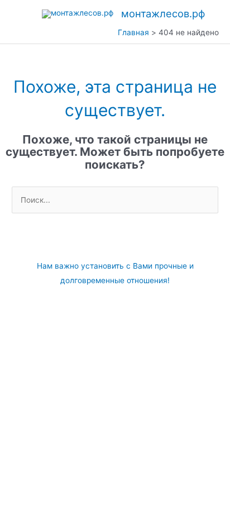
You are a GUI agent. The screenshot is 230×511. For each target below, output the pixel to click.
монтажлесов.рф (163, 13)
